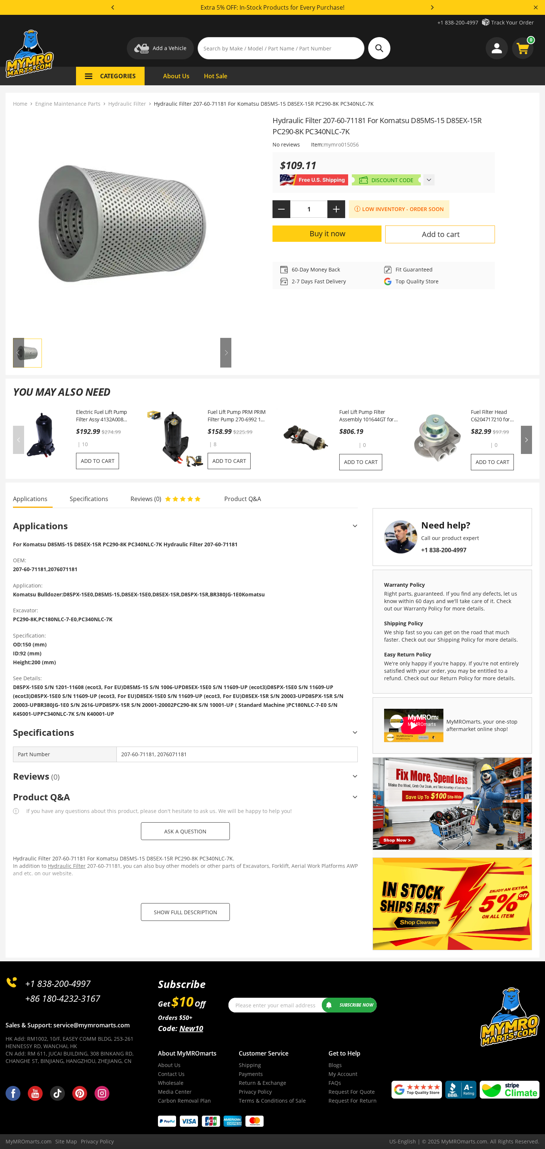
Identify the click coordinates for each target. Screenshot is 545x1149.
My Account (342, 1073)
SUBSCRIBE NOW (356, 1005)
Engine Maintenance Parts (67, 103)
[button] (348, 444)
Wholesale (171, 1082)
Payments (251, 1073)
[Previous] (113, 7)
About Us (169, 1065)
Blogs (335, 1065)
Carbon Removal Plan (184, 1100)
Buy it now (328, 233)
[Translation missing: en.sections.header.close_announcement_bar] (535, 7)
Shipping (250, 1065)
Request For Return (352, 1100)
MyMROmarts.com (29, 1141)
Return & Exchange (262, 1082)
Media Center (175, 1091)
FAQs (334, 1082)
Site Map (66, 1141)
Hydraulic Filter (127, 103)
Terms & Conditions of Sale (272, 1100)
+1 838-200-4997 (457, 22)
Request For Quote (351, 1091)
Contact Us (171, 1073)
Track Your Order (512, 22)
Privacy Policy (255, 1091)
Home (20, 103)
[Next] (432, 7)
